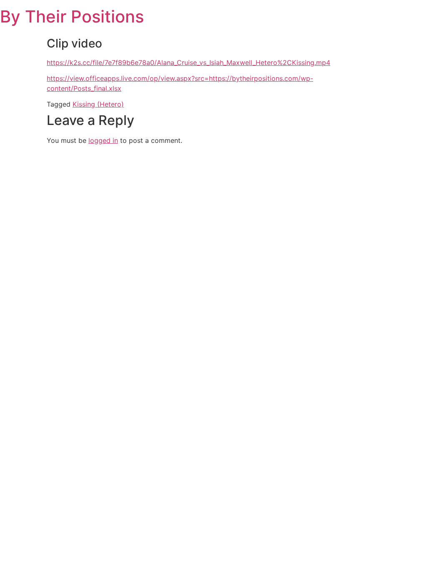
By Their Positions (72, 16)
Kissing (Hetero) (98, 104)
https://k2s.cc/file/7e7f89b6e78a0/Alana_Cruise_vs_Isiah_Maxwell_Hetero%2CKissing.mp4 (188, 62)
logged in (103, 140)
